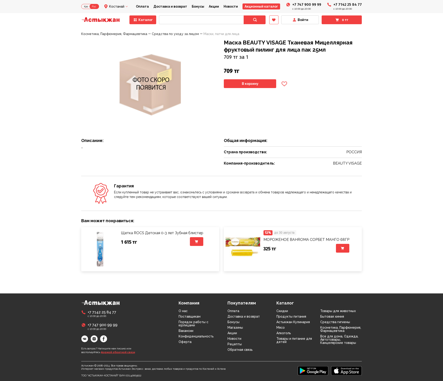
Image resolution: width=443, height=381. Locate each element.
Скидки (282, 311)
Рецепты (234, 344)
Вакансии (186, 330)
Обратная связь (240, 349)
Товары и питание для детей (294, 340)
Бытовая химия (332, 316)
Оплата (142, 6)
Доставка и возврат (170, 6)
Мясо (280, 327)
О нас (183, 311)
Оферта (185, 341)
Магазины (235, 327)
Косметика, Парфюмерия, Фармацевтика (340, 329)
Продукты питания (291, 316)
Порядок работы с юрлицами (193, 323)
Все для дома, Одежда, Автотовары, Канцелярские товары (339, 339)
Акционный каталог (261, 6)
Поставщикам (190, 316)
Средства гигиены (335, 322)
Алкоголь (283, 333)
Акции (214, 6)
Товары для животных (338, 311)
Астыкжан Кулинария (293, 322)
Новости (231, 6)
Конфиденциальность (196, 336)
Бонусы (198, 6)
